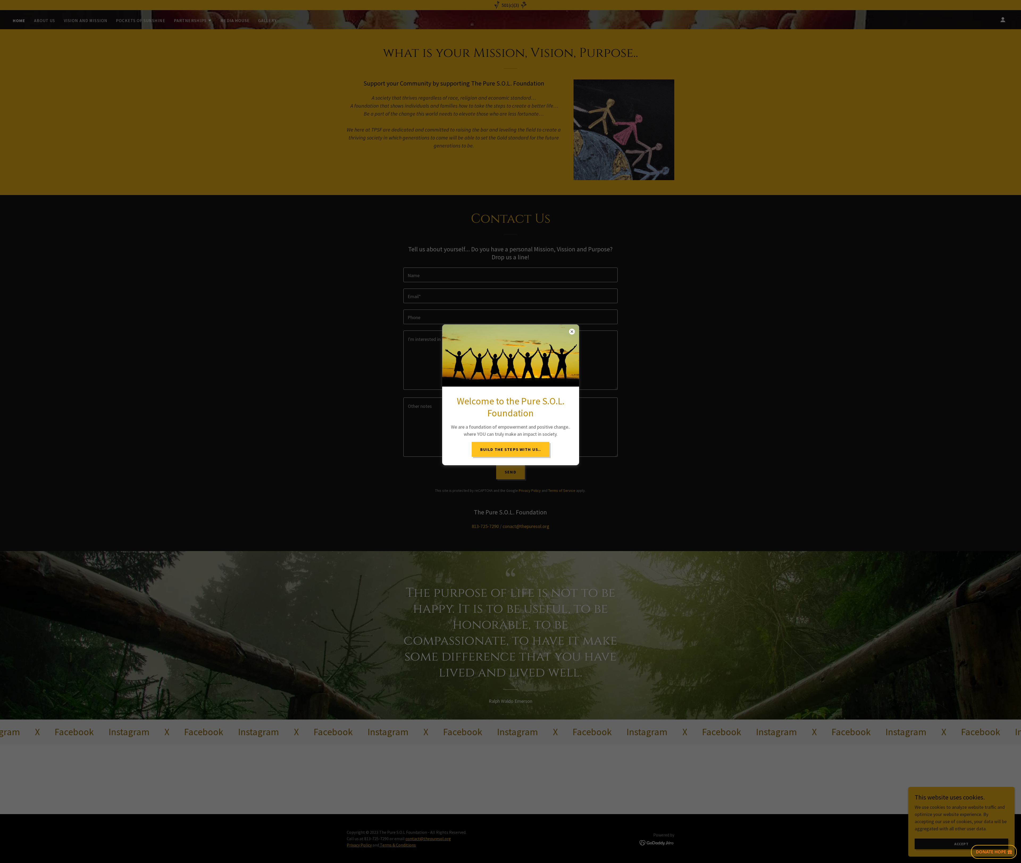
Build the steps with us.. (510, 449)
